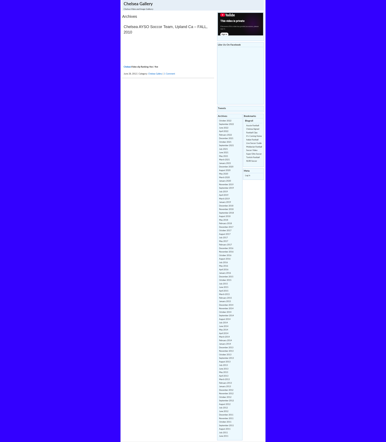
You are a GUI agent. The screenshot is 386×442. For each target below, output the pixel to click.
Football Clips (252, 133)
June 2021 (223, 153)
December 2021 (226, 138)
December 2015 (226, 277)
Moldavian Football (254, 147)
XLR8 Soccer (251, 161)
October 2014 (225, 312)
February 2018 (225, 224)
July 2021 (223, 149)
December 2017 (226, 227)
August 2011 (225, 429)
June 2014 (223, 326)
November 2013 (226, 351)
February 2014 (225, 341)
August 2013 (225, 362)
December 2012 (226, 390)
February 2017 (225, 245)
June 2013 (223, 369)
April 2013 (223, 376)
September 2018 (226, 213)
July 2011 (223, 433)
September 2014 (226, 316)
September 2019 (226, 188)
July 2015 (223, 284)
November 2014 (226, 309)
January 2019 (225, 202)
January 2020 (225, 181)
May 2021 (223, 156)
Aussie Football (252, 126)
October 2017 (225, 231)
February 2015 (225, 298)
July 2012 (223, 408)
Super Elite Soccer (254, 154)
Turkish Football (253, 157)
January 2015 (225, 302)
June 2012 (223, 411)
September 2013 (226, 358)
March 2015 (224, 294)
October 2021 (225, 142)
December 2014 (226, 305)
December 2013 (226, 348)
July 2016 (223, 263)
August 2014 (225, 319)
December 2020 (226, 167)
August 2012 (225, 404)
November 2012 (226, 394)
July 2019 (223, 192)
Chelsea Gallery (138, 4)
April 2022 (223, 131)
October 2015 (225, 280)
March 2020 (224, 178)
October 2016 (225, 256)
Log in (247, 176)
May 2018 (223, 220)
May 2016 (223, 266)
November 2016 (226, 252)
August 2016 (225, 259)
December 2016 (226, 248)
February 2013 (225, 383)
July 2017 (223, 238)
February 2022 (225, 135)
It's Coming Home (254, 136)
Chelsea (127, 67)
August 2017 (225, 234)
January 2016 (225, 273)
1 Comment (169, 74)
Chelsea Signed (252, 129)
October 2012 (225, 397)
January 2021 (225, 163)
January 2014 (225, 344)
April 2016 (223, 270)
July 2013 (223, 365)
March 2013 (224, 379)
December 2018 (226, 206)
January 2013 (225, 387)
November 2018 (226, 209)
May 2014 (223, 330)
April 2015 (223, 291)
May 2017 (223, 241)
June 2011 (223, 436)
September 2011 (226, 426)
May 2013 (223, 372)
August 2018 (225, 216)
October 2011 (225, 422)
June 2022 (223, 128)
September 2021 (226, 146)
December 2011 (226, 415)
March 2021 (224, 160)
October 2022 (225, 121)
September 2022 (226, 124)
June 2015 (223, 287)
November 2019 (226, 185)
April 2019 (223, 195)
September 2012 (226, 401)
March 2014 (224, 337)
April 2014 (223, 333)
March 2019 (224, 199)
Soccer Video (251, 150)
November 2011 (226, 419)
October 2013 (225, 355)
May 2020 (223, 174)
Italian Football (252, 140)
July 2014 (223, 323)
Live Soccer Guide (254, 143)
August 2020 (225, 170)
